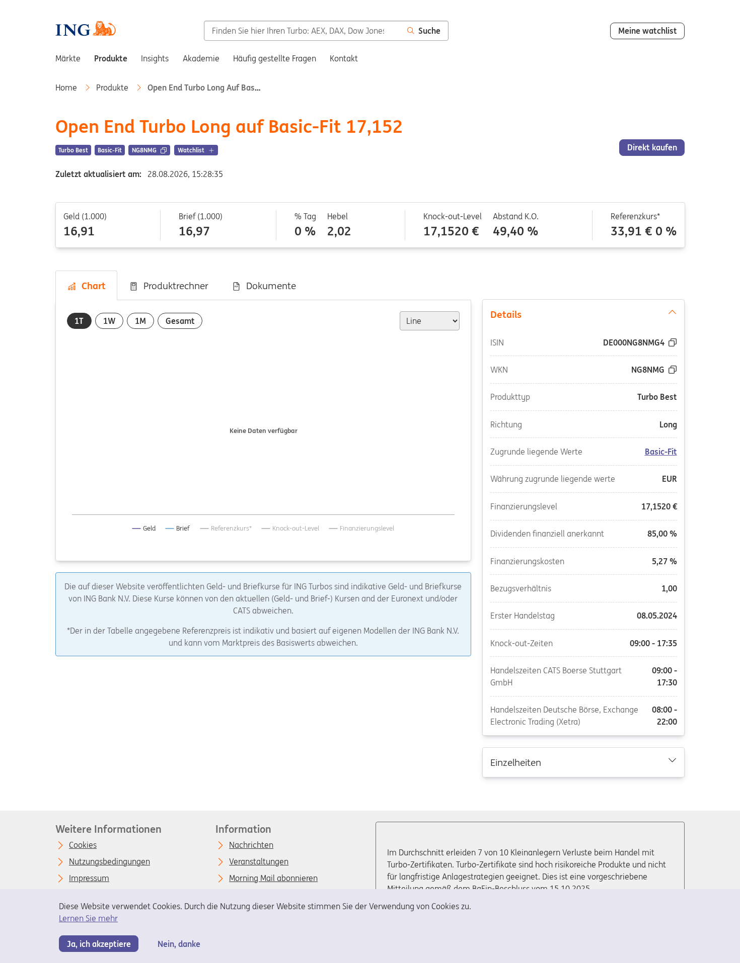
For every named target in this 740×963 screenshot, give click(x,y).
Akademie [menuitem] (201, 58)
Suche (429, 31)
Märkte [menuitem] (68, 58)
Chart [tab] (91, 286)
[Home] (85, 30)
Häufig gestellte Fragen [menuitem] (274, 58)
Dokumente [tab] (268, 286)
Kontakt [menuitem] (344, 58)
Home (67, 87)
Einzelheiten (515, 762)
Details (506, 314)
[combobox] (301, 30)
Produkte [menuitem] (110, 58)
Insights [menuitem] (155, 58)
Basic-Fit (661, 452)
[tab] (79, 321)
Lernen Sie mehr (88, 918)
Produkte (113, 87)
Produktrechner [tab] (173, 286)
